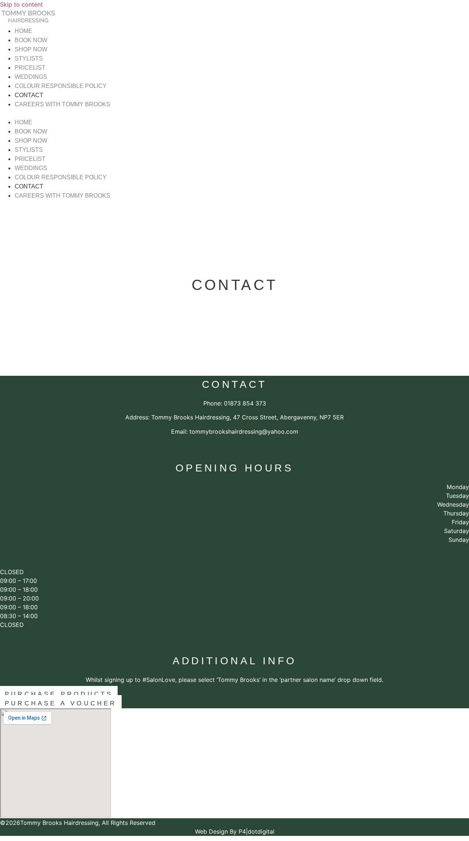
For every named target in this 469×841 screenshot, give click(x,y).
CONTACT (29, 95)
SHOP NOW (31, 49)
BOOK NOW (31, 40)
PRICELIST (30, 68)
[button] (206, 113)
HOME (23, 31)
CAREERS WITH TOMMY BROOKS (62, 104)
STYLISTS (29, 58)
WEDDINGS (31, 77)
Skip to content (21, 4)
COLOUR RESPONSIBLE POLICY (61, 86)
